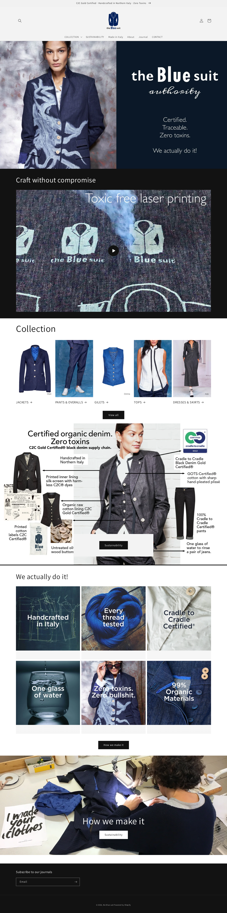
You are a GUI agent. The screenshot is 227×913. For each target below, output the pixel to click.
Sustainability (114, 545)
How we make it (114, 745)
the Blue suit (108, 905)
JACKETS (22, 402)
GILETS (100, 402)
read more (45, 591)
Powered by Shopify (122, 905)
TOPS (138, 402)
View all (114, 415)
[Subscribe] (76, 882)
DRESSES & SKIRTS (186, 402)
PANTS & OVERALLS (69, 402)
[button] (20, 21)
